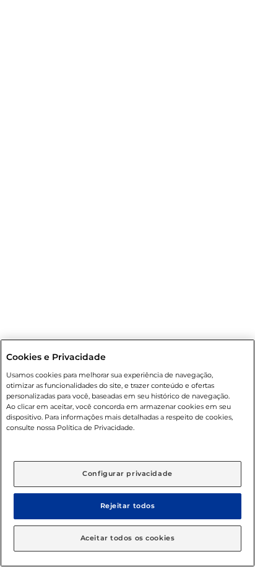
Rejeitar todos (127, 505)
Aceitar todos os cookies (127, 538)
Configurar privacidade (127, 473)
